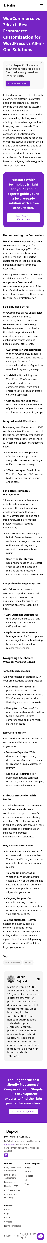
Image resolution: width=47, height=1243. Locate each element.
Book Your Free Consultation (23, 218)
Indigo (28, 1167)
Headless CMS (11, 1186)
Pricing (7, 1217)
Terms (16, 1235)
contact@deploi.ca (29, 943)
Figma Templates (12, 1225)
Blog (6, 1213)
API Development (12, 1190)
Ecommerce (10, 1182)
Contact (8, 1221)
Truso (27, 1184)
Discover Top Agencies (23, 1111)
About (7, 1209)
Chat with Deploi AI (17, 83)
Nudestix (29, 1175)
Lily (26, 1180)
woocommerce (12, 962)
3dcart (28, 962)
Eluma (28, 1171)
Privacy (7, 1235)
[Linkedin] (37, 979)
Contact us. (9, 1144)
